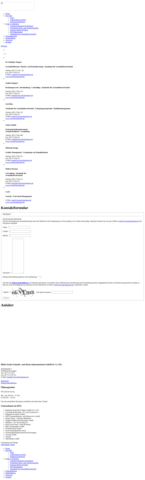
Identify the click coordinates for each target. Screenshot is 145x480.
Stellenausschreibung (17, 22)
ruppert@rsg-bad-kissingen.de (22, 95)
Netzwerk (8, 40)
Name (5, 227)
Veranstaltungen (11, 36)
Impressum (5, 381)
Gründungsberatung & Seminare (21, 26)
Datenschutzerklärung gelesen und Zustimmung (20, 277)
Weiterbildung (10, 38)
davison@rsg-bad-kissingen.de (22, 183)
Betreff (5, 236)
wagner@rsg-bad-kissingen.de (22, 75)
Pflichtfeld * (7, 214)
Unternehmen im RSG (18, 20)
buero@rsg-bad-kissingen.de (21, 116)
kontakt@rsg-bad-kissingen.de (18, 377)
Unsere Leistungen (12, 24)
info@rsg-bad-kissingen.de (128, 221)
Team (12, 18)
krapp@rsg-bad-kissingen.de (21, 160)
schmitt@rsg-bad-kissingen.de (22, 139)
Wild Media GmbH (8, 445)
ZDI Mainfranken (16, 32)
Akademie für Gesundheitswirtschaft (23, 34)
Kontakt (8, 42)
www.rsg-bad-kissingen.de (15, 77)
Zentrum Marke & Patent (19, 30)
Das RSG (8, 16)
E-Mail (5, 231)
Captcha (6, 292)
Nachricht (6, 273)
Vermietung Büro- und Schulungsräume (24, 28)
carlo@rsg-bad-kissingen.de (21, 200)
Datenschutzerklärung (9, 383)
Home (7, 14)
